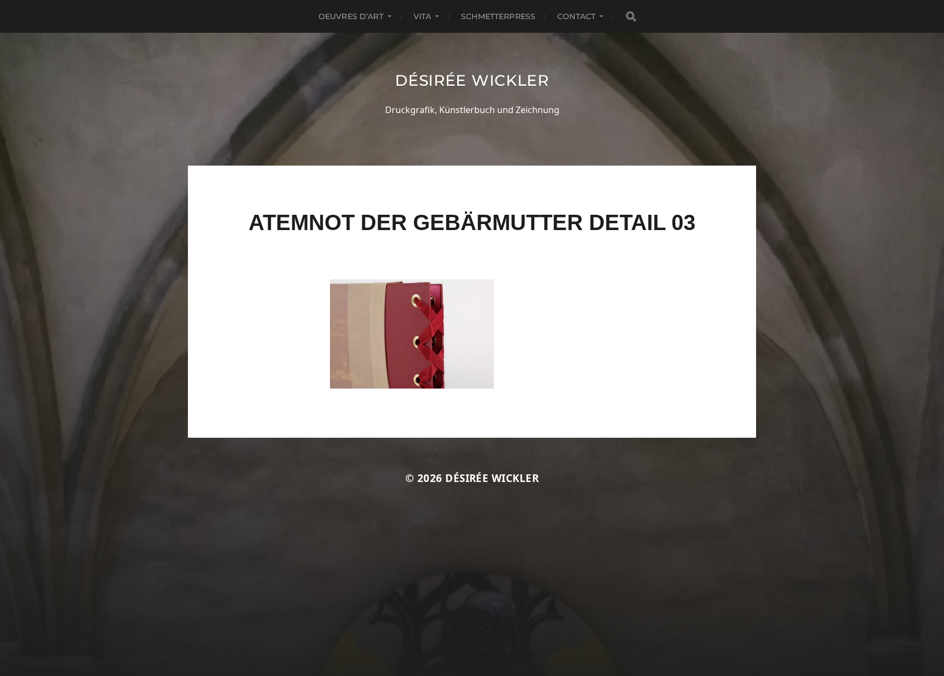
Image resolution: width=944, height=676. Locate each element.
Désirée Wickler (472, 80)
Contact (576, 16)
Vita (423, 16)
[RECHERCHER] (631, 16)
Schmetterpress (498, 16)
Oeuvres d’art (351, 16)
